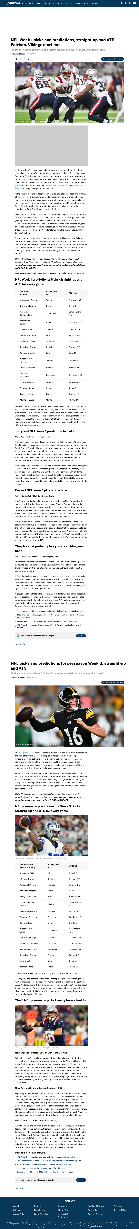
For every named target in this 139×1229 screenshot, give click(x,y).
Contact (37, 1206)
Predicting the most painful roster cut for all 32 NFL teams (41, 1168)
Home (17, 644)
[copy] (28, 58)
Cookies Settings (95, 1214)
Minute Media (14, 1223)
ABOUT (95, 3)
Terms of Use (120, 1210)
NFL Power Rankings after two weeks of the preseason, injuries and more (47, 1157)
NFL (23, 3)
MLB (31, 3)
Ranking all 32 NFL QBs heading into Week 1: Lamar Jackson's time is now (47, 621)
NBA (38, 3)
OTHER (77, 3)
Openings (62, 1206)
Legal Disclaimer (41, 1214)
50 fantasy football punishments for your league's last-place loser (44, 1164)
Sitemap (17, 1210)
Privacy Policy (94, 1210)
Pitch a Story (64, 1210)
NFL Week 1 (59, 182)
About (16, 1206)
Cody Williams (19, 54)
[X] (126, 3)
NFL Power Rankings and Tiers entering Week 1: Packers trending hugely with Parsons (49, 626)
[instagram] (130, 3)
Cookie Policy (19, 1214)
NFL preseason (26, 753)
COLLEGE (67, 3)
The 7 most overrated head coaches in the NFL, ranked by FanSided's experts (49, 1161)
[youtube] (134, 3)
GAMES (87, 3)
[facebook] (121, 3)
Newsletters (39, 1210)
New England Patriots (58, 185)
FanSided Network (96, 1206)
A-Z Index (118, 1206)
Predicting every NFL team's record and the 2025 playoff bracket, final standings (50, 611)
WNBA (59, 3)
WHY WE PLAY (49, 3)
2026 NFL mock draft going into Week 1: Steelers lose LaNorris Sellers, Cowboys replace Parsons (50, 616)
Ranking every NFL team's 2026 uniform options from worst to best (45, 1172)
